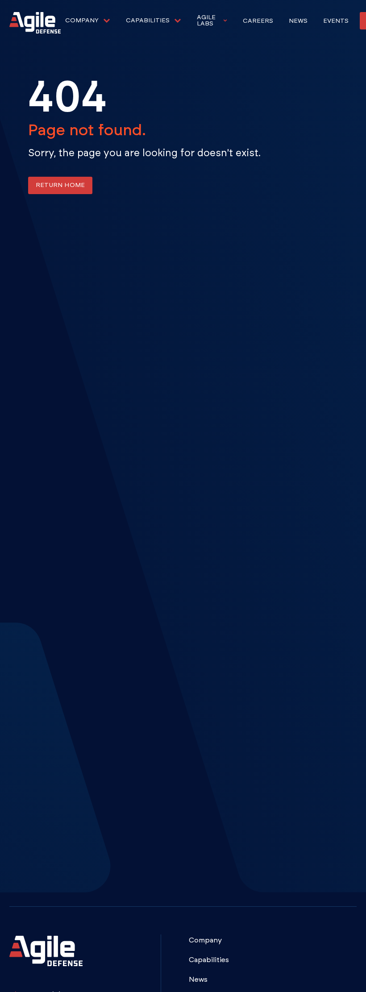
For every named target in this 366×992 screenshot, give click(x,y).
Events (336, 21)
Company (205, 940)
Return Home (60, 185)
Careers (258, 21)
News (298, 21)
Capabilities (209, 959)
